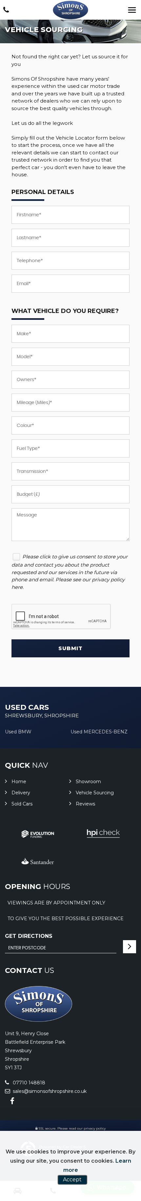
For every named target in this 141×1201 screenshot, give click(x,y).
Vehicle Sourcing (95, 793)
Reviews (85, 804)
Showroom (88, 782)
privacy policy (95, 1128)
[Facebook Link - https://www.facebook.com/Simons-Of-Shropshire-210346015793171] (12, 1101)
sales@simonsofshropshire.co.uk (49, 1091)
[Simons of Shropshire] (70, 10)
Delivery (20, 793)
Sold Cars (21, 804)
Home (18, 782)
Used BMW (18, 732)
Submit (70, 648)
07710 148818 (28, 1083)
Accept (72, 1179)
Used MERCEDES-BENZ (99, 732)
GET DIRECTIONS (28, 936)
